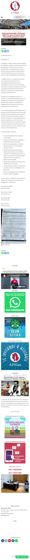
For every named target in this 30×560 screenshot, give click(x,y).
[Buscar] (27, 267)
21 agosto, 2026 (7, 375)
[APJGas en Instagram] (13, 540)
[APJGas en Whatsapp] (25, 17)
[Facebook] (15, 17)
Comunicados (15, 31)
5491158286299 (9, 513)
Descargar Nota (6, 244)
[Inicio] (15, 14)
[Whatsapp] (2, 51)
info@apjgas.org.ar (5, 515)
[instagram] (22, 17)
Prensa (22, 31)
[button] (22, 557)
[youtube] (20, 17)
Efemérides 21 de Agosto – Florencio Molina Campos (15, 378)
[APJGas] (2, 540)
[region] (15, 25)
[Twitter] (17, 17)
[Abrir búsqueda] (28, 17)
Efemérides (24, 375)
